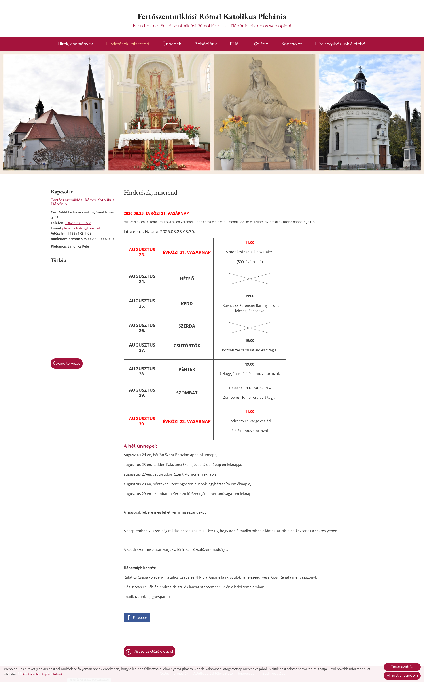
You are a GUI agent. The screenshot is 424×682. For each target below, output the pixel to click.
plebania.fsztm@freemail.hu (83, 228)
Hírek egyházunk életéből (341, 44)
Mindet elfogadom (402, 676)
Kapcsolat (292, 44)
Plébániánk (205, 44)
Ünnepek (172, 44)
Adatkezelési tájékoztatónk (43, 674)
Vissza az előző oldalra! (153, 651)
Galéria (261, 44)
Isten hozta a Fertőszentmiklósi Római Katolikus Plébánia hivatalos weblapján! (212, 19)
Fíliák (235, 44)
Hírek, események (75, 44)
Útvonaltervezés (66, 364)
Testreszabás (402, 667)
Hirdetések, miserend (127, 44)
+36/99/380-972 (78, 223)
